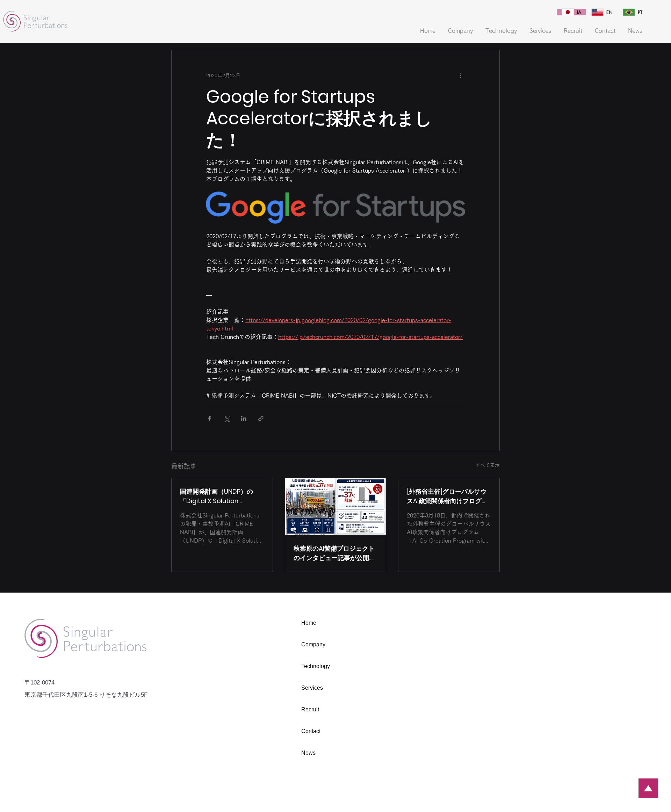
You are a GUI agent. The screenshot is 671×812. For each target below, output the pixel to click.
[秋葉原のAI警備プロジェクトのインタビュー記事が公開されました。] (335, 506)
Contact (310, 731)
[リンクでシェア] (261, 418)
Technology (315, 666)
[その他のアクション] (460, 75)
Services (312, 688)
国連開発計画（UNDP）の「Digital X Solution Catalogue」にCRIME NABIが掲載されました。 (219, 496)
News (308, 753)
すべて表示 (487, 465)
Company (313, 644)
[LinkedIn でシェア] (243, 418)
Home (308, 623)
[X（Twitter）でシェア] (226, 418)
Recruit (310, 709)
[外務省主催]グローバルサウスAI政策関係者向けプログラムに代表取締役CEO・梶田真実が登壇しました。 (448, 496)
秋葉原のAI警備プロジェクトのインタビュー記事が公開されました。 (334, 553)
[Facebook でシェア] (209, 418)
